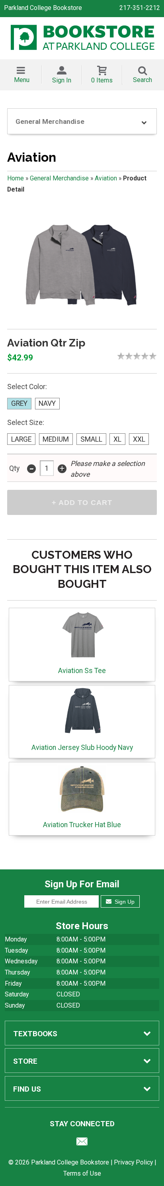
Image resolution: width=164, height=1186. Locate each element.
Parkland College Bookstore (43, 8)
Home (15, 178)
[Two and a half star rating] (135, 356)
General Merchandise (59, 178)
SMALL (91, 439)
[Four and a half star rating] (151, 356)
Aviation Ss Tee (82, 671)
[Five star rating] (155, 356)
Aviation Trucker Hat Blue (82, 825)
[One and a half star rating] (127, 356)
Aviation (106, 178)
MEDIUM (56, 439)
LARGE (21, 439)
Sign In (61, 80)
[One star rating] (123, 356)
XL (117, 439)
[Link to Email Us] (82, 1143)
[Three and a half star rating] (143, 356)
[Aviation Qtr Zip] (82, 264)
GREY (19, 403)
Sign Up (124, 901)
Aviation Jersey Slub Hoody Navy (82, 748)
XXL (139, 439)
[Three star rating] (139, 356)
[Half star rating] (119, 356)
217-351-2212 (139, 8)
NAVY (47, 403)
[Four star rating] (147, 356)
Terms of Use (82, 1173)
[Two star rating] (131, 356)
